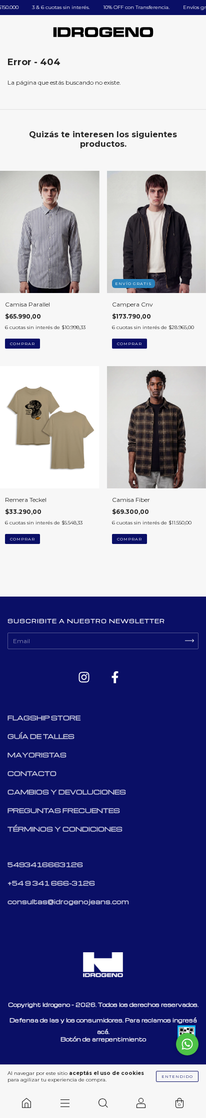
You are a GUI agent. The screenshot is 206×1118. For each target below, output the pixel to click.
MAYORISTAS (37, 754)
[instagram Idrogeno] (84, 677)
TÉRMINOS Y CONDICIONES (65, 828)
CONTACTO (32, 773)
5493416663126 (45, 864)
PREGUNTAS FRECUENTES (64, 810)
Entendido (177, 1076)
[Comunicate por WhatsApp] (187, 1044)
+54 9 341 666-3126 (51, 883)
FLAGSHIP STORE (44, 717)
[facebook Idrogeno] (115, 677)
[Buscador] (103, 1102)
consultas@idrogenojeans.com (68, 901)
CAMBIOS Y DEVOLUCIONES (67, 791)
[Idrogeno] (27, 1102)
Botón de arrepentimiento (103, 1039)
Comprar (22, 343)
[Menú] (65, 1102)
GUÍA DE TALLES (41, 736)
